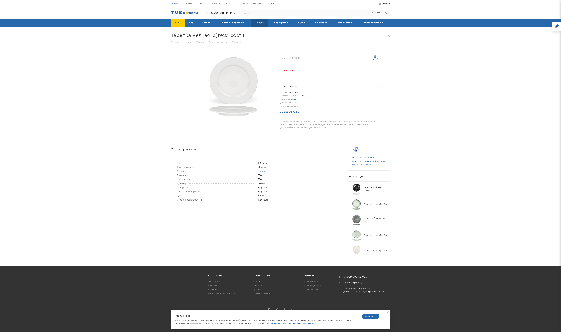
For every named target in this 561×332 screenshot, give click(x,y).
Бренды (257, 290)
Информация (261, 276)
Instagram (277, 309)
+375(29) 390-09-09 (220, 13)
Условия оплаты (312, 281)
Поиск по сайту (311, 290)
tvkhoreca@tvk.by (353, 282)
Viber (292, 309)
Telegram (284, 309)
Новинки (257, 285)
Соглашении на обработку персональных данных (289, 323)
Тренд (294, 99)
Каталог (257, 281)
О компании (214, 281)
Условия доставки (312, 285)
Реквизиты (213, 285)
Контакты (213, 290)
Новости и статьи (261, 294)
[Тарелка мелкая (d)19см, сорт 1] (233, 87)
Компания (215, 276)
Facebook (269, 309)
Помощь (309, 276)
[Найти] (386, 13)
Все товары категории (363, 157)
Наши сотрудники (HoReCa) (222, 294)
